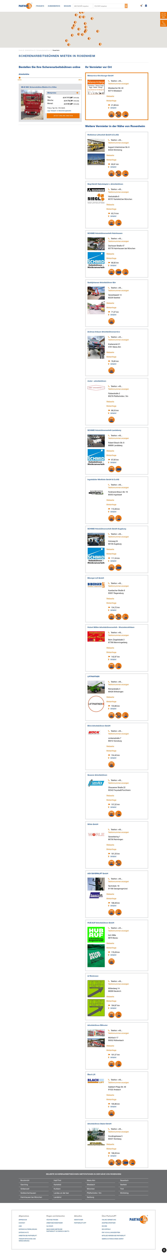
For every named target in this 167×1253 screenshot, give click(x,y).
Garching (24, 1185)
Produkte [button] (40, 6)
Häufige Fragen (52, 1220)
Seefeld (123, 1185)
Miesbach (91, 1185)
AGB (20, 1226)
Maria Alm (91, 1181)
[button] (89, 38)
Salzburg (90, 1197)
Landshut (57, 1197)
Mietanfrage (111, 101)
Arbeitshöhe (24, 74)
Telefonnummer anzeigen (118, 84)
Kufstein (57, 1189)
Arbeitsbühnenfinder (54, 1223)
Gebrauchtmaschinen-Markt (113, 1239)
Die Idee (104, 1226)
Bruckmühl (24, 1181)
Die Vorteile (106, 1229)
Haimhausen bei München (31, 1197)
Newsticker (78, 1220)
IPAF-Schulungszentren (111, 1232)
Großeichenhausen (28, 1193)
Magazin (67, 6)
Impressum (23, 1220)
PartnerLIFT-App (80, 1223)
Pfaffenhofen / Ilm (94, 1193)
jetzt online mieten (63, 116)
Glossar (49, 1226)
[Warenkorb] (141, 6)
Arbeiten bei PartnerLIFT (28, 1235)
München (91, 1189)
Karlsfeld (57, 1185)
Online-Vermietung (109, 1220)
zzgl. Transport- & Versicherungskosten (59, 111)
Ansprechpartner (108, 1223)
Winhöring (124, 1193)
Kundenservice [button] (54, 6)
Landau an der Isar (61, 1193)
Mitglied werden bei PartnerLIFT (114, 1235)
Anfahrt (113, 108)
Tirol (122, 1189)
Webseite (110, 96)
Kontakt (22, 1223)
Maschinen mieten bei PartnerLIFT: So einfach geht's (57, 1230)
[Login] (146, 6)
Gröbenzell (24, 1189)
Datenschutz (24, 1232)
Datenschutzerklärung (28, 1229)
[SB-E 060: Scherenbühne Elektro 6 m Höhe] (32, 105)
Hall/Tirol (57, 1181)
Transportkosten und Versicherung (27, 1240)
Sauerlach (124, 1181)
